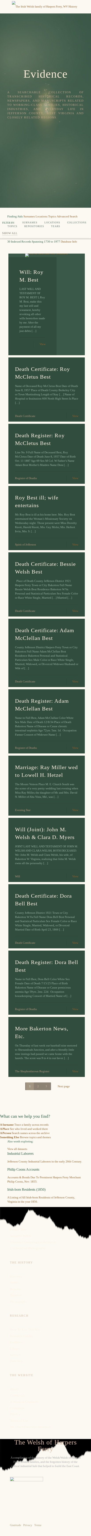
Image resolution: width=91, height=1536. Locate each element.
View (43, 344)
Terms (37, 1525)
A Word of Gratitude (24, 1401)
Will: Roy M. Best (31, 276)
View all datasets (17, 1149)
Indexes (15, 1355)
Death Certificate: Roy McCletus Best (42, 373)
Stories (14, 1282)
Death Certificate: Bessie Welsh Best (45, 568)
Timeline (16, 1295)
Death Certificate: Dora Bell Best (43, 899)
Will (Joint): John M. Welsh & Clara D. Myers (45, 833)
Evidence (16, 1342)
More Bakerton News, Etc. (41, 1032)
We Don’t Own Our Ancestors (30, 1427)
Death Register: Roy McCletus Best (40, 439)
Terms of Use (19, 1420)
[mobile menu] (6, 6)
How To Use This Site (25, 1329)
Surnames (29, 216)
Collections (76, 222)
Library (15, 1348)
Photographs (18, 1301)
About (14, 1389)
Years (55, 226)
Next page (64, 1086)
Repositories (34, 226)
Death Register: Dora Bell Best (46, 966)
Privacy (15, 1414)
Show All (9, 233)
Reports (15, 1289)
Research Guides (21, 1336)
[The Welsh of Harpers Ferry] (44, 6)
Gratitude (15, 1525)
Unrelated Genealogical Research (33, 1242)
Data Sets (16, 1361)
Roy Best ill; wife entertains (36, 501)
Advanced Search (67, 216)
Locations (41, 216)
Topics (52, 216)
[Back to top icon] (82, 1527)
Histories (16, 1276)
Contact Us (17, 1395)
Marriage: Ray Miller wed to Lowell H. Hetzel (46, 771)
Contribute (17, 1408)
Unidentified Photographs (27, 1248)
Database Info (69, 241)
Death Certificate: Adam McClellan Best (44, 634)
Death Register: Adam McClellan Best (42, 705)
